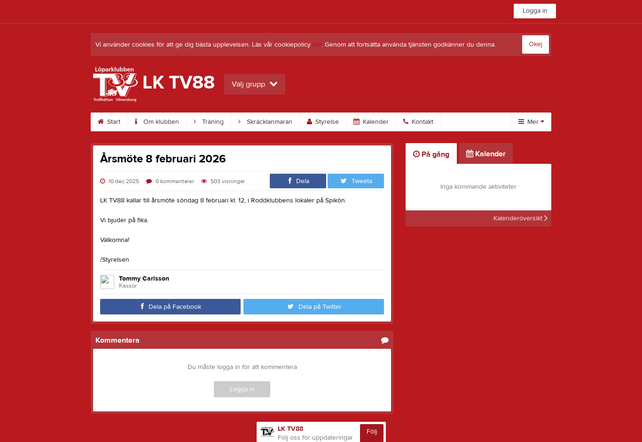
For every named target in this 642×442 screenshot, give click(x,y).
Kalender (375, 122)
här (317, 44)
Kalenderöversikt (518, 218)
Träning (212, 122)
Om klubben (160, 122)
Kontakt (421, 122)
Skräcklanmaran (268, 122)
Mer (532, 122)
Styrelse (326, 122)
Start (112, 122)
